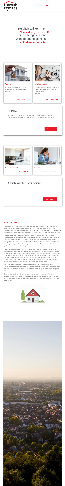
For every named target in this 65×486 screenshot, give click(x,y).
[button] (46, 5)
